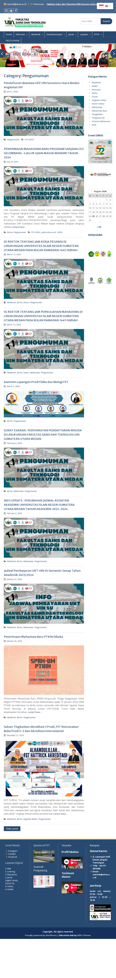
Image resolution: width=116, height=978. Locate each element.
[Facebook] (16, 10)
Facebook (12, 856)
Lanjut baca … (19, 227)
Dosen (26, 302)
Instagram (12, 851)
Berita (9, 232)
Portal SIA (9, 883)
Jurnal (71, 34)
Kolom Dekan (98, 103)
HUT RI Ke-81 (25, 54)
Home (9, 34)
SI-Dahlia (9, 889)
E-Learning (10, 871)
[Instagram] (6, 10)
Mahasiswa (35, 372)
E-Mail (8, 868)
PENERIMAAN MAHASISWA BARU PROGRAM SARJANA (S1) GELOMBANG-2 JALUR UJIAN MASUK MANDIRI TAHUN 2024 (44, 153)
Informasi (20, 34)
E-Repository (11, 874)
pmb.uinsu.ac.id (49, 232)
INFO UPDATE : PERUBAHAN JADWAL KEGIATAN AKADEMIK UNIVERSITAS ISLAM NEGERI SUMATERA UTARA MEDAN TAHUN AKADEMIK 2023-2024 (39, 505)
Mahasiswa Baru (99, 110)
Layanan (84, 34)
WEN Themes (84, 935)
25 (93, 216)
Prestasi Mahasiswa (101, 121)
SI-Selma (9, 886)
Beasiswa (96, 89)
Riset (94, 125)
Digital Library (11, 880)
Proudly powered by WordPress (41, 935)
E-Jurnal (8, 877)
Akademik (35, 34)
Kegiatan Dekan (30, 819)
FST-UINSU (29, 139)
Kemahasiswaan (54, 34)
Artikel (94, 86)
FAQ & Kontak (12, 40)
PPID (96, 34)
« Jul (99, 226)
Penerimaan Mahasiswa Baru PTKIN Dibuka (33, 636)
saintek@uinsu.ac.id (16, 4)
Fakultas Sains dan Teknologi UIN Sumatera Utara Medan (75, 4)
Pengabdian (97, 114)
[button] (92, 254)
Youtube (12, 854)
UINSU (60, 232)
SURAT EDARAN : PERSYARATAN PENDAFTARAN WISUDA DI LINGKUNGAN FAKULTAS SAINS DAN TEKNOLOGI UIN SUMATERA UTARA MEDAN (43, 435)
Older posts (12, 828)
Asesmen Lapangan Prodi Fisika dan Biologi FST (36, 382)
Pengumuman (13, 139)
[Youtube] (11, 10)
